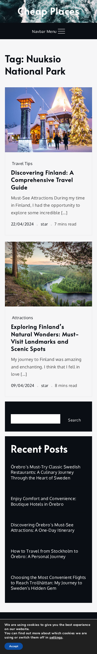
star (44, 224)
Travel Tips (22, 163)
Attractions (22, 317)
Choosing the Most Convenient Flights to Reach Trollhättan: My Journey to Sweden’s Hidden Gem (48, 583)
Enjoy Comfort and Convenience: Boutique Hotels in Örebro (43, 501)
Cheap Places (48, 10)
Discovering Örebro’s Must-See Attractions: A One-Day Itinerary (43, 527)
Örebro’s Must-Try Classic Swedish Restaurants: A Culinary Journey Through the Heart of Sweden (46, 472)
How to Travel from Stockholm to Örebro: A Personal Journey (44, 553)
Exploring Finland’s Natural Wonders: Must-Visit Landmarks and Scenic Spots (45, 337)
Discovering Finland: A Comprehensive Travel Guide (42, 180)
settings (55, 637)
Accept (13, 646)
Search (18, 410)
